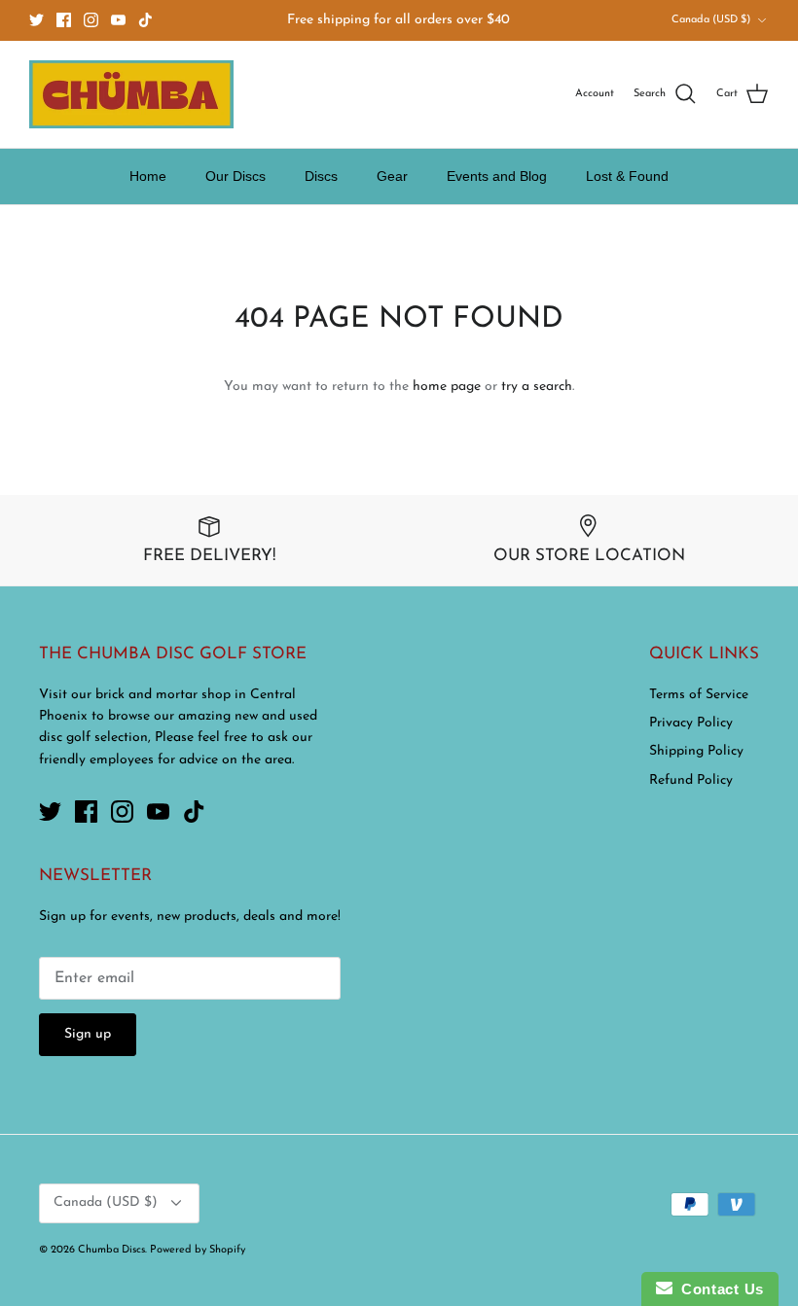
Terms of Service (698, 695)
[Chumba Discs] (131, 94)
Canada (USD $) (710, 20)
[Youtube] (118, 20)
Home (147, 176)
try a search (536, 386)
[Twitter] (36, 20)
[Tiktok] (145, 20)
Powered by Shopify (197, 1250)
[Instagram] (91, 20)
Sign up (87, 1034)
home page (447, 386)
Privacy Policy (691, 723)
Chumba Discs (111, 1250)
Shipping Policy (696, 751)
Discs (321, 176)
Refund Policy (691, 780)
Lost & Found (627, 176)
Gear (392, 176)
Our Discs (235, 176)
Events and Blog (497, 176)
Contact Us (718, 1289)
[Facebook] (63, 20)
